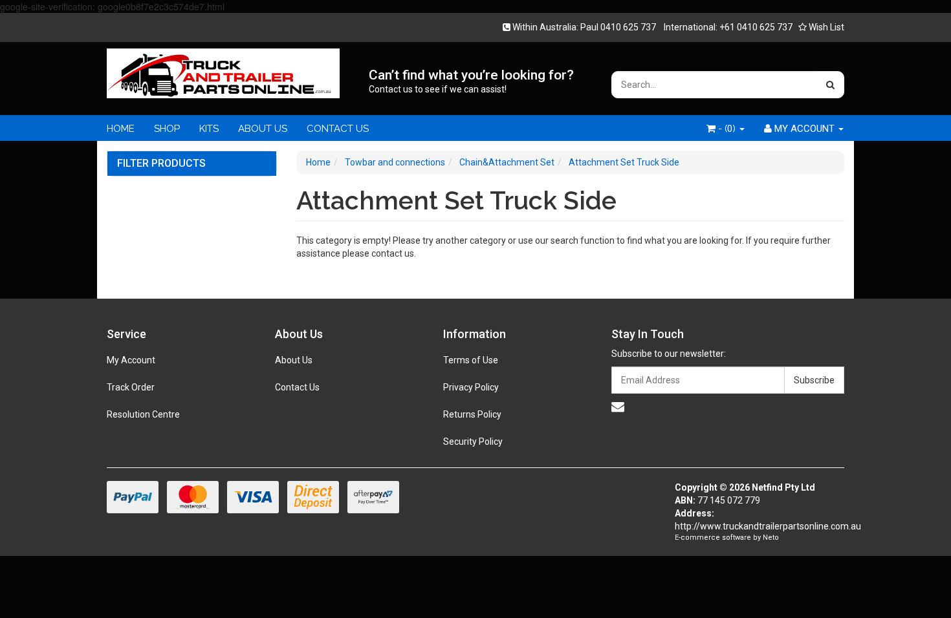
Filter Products (161, 163)
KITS (209, 128)
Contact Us (297, 387)
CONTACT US (338, 128)
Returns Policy (472, 414)
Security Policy (473, 441)
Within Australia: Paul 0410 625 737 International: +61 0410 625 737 (651, 27)
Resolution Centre (143, 414)
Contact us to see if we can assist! (438, 89)
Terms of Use (470, 360)
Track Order (131, 387)
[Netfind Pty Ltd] (223, 69)
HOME (121, 128)
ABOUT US (262, 128)
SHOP (167, 128)
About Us (293, 360)
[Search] (830, 84)
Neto (771, 537)
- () (727, 128)
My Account (131, 360)
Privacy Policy (471, 387)
